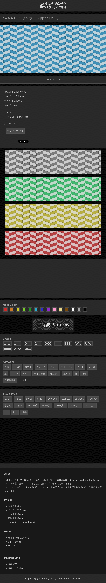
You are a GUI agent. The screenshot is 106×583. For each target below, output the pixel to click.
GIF (6, 412)
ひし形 (17, 367)
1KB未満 (46, 405)
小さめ (7, 405)
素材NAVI (12, 564)
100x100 (52, 399)
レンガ (14, 373)
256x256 (79, 399)
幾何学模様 (10, 380)
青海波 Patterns (15, 506)
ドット (53, 367)
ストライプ (66, 367)
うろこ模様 (39, 373)
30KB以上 (75, 405)
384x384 (92, 399)
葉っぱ (66, 373)
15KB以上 (60, 405)
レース (91, 367)
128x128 (65, 399)
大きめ (19, 405)
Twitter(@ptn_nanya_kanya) (21, 522)
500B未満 (32, 405)
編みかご (54, 373)
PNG (24, 412)
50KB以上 (90, 405)
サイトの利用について (18, 538)
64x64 (40, 399)
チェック (40, 367)
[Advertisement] (53, 278)
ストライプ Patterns (17, 510)
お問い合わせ (14, 541)
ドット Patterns (15, 514)
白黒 (84, 373)
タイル (26, 373)
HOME (11, 545)
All (24, 380)
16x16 (7, 399)
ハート (80, 367)
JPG (15, 412)
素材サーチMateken (17, 568)
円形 (6, 367)
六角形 (28, 367)
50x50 (29, 399)
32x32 (18, 399)
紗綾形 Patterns (15, 518)
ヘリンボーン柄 (15, 130)
